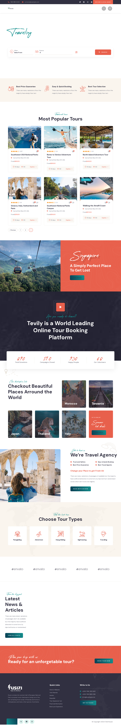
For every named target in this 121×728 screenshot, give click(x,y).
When (16, 50)
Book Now (42, 62)
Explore (32, 167)
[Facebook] (83, 2)
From (13, 161)
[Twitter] (80, 2)
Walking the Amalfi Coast (94, 205)
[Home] (10, 8)
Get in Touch (88, 703)
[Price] (77, 52)
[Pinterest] (91, 2)
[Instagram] (87, 2)
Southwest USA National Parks (24, 154)
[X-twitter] (21, 721)
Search (104, 52)
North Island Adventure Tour (95, 154)
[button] (111, 536)
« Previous (13, 230)
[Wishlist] (38, 128)
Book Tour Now (103, 661)
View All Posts (14, 635)
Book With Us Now (80, 489)
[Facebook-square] (26, 721)
